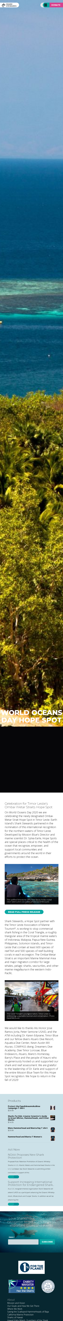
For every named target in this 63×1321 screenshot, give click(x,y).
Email (12, 1237)
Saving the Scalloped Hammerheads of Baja (28, 1311)
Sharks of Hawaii (15, 1317)
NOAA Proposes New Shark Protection (26, 1156)
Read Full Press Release (24, 912)
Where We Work (14, 1308)
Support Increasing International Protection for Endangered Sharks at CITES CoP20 (31, 1184)
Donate (55, 5)
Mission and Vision (16, 1303)
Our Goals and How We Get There (23, 1306)
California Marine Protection (20, 1314)
